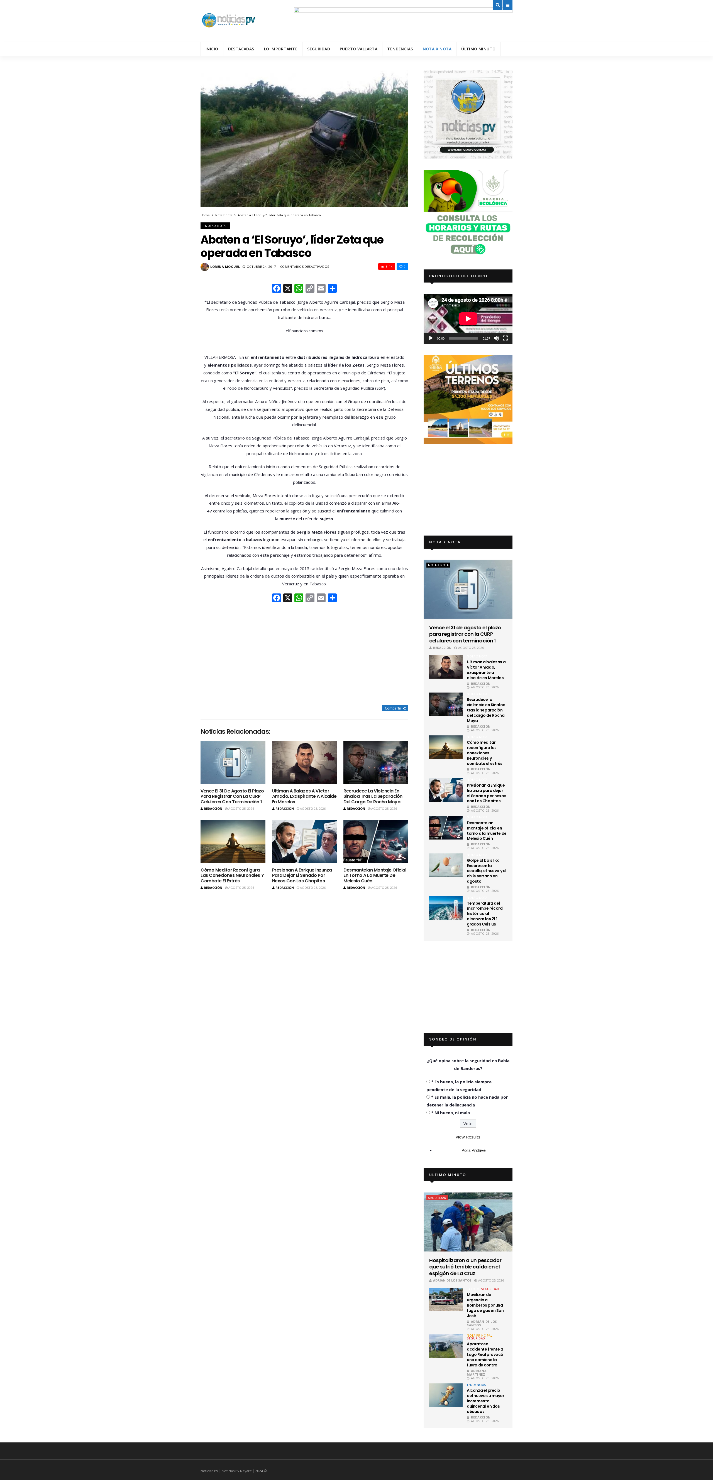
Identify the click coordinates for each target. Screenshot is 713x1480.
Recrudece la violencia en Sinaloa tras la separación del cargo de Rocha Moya (372, 796)
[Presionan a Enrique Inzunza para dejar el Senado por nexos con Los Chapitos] (304, 841)
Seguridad (318, 48)
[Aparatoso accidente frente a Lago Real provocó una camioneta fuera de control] (446, 1346)
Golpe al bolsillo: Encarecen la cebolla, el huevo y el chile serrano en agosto (486, 871)
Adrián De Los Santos (452, 1280)
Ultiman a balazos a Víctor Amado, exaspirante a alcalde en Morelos (304, 796)
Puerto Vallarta (358, 48)
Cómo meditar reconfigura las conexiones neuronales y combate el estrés (232, 875)
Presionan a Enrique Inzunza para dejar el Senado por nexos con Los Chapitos (302, 875)
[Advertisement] (304, 655)
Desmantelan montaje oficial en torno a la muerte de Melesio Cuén (374, 875)
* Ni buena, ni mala (450, 1112)
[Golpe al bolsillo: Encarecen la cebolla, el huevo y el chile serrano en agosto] (446, 865)
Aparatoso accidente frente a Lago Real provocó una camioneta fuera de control (485, 1354)
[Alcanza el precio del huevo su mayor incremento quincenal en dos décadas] (446, 1395)
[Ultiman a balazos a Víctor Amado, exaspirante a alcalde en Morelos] (304, 762)
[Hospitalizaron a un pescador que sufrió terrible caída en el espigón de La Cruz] (468, 1221)
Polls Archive (474, 1150)
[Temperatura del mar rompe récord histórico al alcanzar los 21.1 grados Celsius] (446, 908)
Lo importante (280, 48)
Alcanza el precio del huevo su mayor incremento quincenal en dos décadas (485, 1401)
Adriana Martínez (477, 1372)
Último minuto (478, 48)
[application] (468, 318)
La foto (473, 1289)
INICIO (212, 48)
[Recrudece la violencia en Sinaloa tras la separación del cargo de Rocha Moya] (375, 762)
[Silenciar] (496, 338)
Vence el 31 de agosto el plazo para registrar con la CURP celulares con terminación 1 (232, 796)
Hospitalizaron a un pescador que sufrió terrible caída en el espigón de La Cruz (465, 1267)
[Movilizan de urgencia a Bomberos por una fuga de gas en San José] (446, 1299)
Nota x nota (437, 48)
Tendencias (400, 48)
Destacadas (241, 48)
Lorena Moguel (225, 266)
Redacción (213, 808)
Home (205, 215)
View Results (468, 1137)
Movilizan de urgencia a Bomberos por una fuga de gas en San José (485, 1305)
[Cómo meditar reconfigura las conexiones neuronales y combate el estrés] (233, 841)
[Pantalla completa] (505, 338)
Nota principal (479, 1335)
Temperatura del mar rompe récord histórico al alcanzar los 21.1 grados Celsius (484, 913)
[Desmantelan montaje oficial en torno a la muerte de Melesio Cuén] (375, 841)
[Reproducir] (431, 338)
